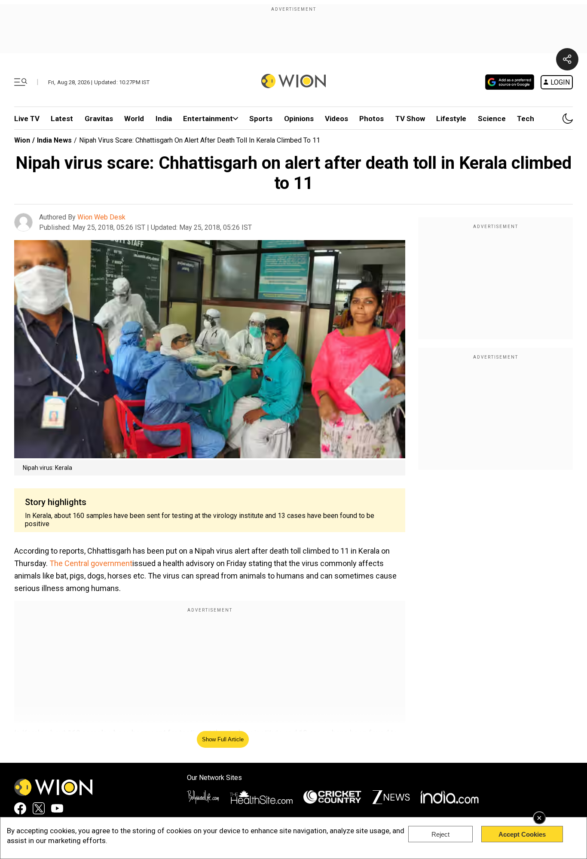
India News (54, 140)
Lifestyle (451, 118)
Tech (525, 118)
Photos (371, 118)
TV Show (410, 118)
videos (336, 118)
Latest (62, 118)
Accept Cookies (522, 834)
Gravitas (99, 118)
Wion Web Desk (101, 217)
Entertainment (208, 118)
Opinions (299, 118)
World (134, 118)
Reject (440, 834)
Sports (260, 118)
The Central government (90, 563)
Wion (22, 140)
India (164, 118)
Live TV (27, 118)
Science (492, 118)
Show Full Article (223, 739)
